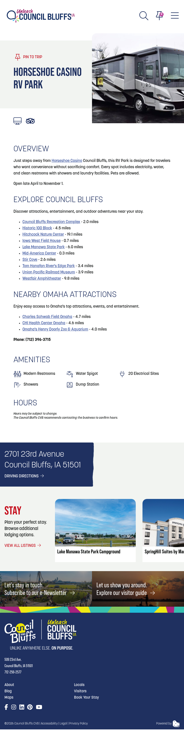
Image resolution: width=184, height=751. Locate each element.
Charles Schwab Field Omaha (47, 317)
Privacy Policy (78, 723)
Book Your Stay (86, 698)
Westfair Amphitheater (41, 279)
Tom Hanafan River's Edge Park (48, 266)
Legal (63, 723)
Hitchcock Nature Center (43, 235)
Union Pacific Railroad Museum (48, 272)
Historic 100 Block (37, 228)
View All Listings (20, 546)
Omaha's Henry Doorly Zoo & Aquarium (55, 330)
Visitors (80, 691)
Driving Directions (21, 476)
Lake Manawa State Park (43, 247)
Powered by (164, 723)
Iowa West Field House (41, 241)
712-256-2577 (12, 672)
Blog (8, 691)
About (9, 685)
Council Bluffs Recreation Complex (51, 222)
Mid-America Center (39, 254)
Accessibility (49, 723)
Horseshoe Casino (67, 161)
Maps (8, 698)
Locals (79, 685)
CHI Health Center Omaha (43, 323)
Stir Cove (29, 260)
